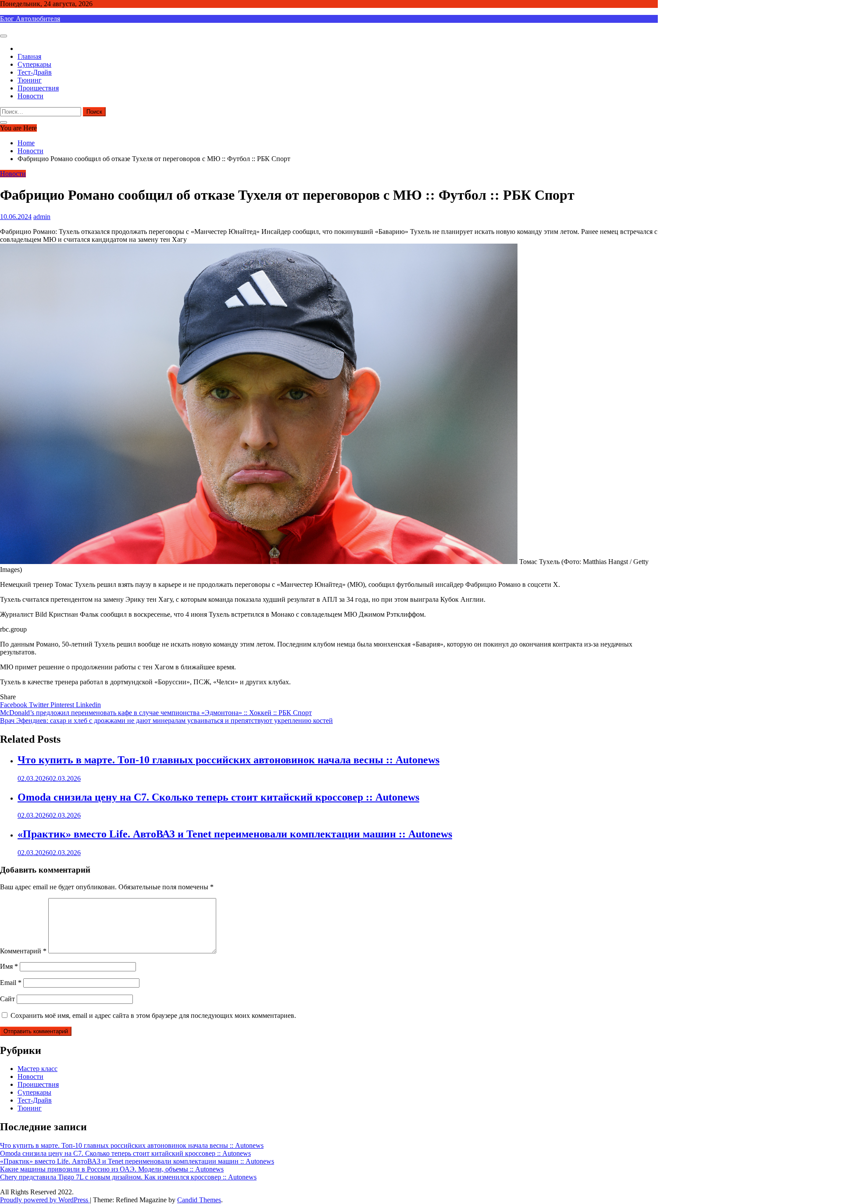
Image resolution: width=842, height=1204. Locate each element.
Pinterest (63, 704)
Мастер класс (37, 1068)
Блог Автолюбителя (30, 18)
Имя (9, 966)
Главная (29, 56)
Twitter (39, 704)
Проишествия (38, 88)
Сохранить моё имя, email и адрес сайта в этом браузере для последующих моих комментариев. (153, 1015)
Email (10, 982)
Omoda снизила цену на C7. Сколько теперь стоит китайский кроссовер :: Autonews (218, 797)
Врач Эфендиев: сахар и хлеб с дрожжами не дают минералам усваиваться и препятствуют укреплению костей (166, 720)
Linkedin (88, 704)
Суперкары (34, 64)
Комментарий (23, 951)
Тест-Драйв (35, 72)
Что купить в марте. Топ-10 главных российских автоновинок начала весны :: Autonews (228, 760)
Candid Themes (199, 1200)
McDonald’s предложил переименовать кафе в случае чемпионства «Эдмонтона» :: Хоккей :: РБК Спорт (156, 712)
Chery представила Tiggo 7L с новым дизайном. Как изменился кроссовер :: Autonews (128, 1177)
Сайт (7, 999)
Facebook (14, 704)
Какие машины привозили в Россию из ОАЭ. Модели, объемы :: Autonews (112, 1169)
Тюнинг (30, 80)
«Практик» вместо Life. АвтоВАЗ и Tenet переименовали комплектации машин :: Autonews (235, 834)
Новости (30, 96)
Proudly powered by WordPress (45, 1200)
